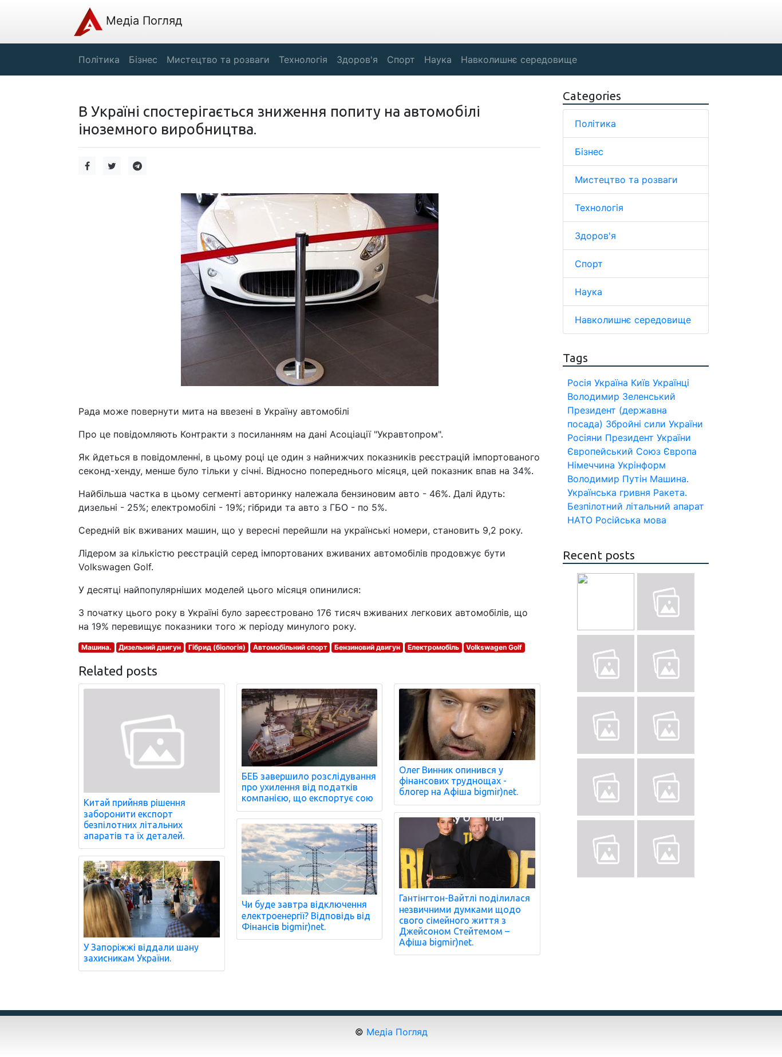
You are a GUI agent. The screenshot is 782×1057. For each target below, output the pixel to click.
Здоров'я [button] (357, 59)
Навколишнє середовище (633, 319)
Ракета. (670, 492)
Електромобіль (433, 647)
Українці (671, 382)
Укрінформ (642, 465)
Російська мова (630, 520)
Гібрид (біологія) (217, 647)
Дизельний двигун (150, 647)
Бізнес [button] (143, 59)
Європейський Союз (614, 451)
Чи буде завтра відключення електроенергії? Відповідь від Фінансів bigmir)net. (306, 915)
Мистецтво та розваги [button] (218, 59)
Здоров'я (595, 235)
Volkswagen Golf (494, 647)
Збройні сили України (654, 424)
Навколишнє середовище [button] (519, 59)
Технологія (599, 207)
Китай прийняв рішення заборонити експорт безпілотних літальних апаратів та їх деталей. (134, 819)
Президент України (648, 437)
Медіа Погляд (142, 20)
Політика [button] (99, 59)
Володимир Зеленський (621, 396)
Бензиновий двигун (367, 647)
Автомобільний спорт (290, 647)
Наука (588, 291)
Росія (579, 382)
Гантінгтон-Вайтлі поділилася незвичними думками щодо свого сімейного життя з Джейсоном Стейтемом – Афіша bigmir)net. (464, 920)
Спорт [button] (401, 59)
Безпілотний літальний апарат (635, 506)
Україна (611, 382)
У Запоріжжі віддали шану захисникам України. (141, 952)
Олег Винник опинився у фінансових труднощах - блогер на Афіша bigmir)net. (458, 781)
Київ (640, 382)
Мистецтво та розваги (626, 179)
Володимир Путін (607, 478)
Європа (680, 451)
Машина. (96, 647)
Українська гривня (608, 492)
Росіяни (584, 437)
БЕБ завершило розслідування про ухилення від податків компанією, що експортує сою (309, 787)
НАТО (580, 520)
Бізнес (589, 151)
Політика (595, 123)
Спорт (589, 263)
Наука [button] (438, 59)
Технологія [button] (303, 59)
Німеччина (591, 465)
